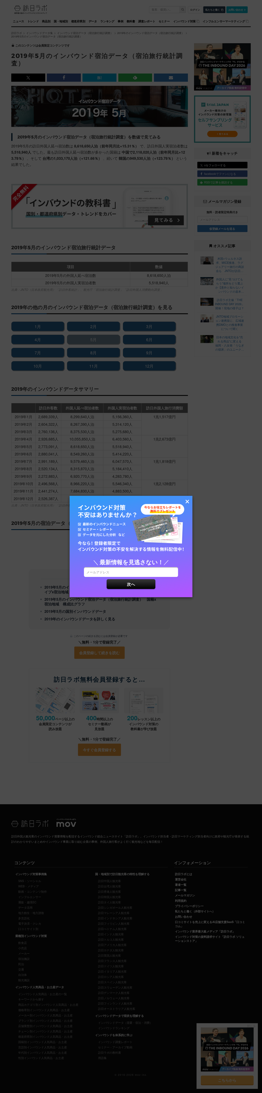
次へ (131, 584)
